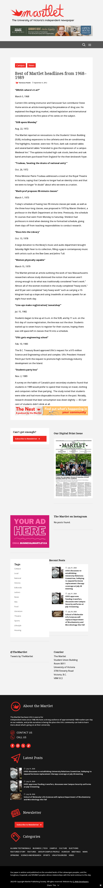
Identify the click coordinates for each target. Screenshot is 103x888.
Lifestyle (17, 625)
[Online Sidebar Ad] (29, 546)
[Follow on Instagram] (18, 746)
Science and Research (31, 855)
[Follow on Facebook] (12, 746)
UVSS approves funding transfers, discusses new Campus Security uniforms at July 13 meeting (75, 601)
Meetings (76, 851)
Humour (66, 851)
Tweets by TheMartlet (21, 656)
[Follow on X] (23, 746)
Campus (20, 65)
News (31, 65)
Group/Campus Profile (49, 851)
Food (16, 606)
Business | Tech (40, 848)
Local (16, 573)
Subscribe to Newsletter (26, 438)
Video (71, 855)
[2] (51, 414)
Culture (63, 848)
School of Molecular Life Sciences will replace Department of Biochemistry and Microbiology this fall (75, 619)
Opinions (14, 855)
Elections (73, 848)
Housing (17, 630)
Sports (17, 620)
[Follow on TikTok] (28, 746)
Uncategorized (59, 855)
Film (15, 602)
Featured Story (17, 851)
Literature (18, 611)
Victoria (17, 583)
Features (31, 851)
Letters (17, 592)
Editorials (18, 587)
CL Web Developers (81, 881)
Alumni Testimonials (20, 848)
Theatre (17, 616)
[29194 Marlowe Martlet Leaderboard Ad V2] (51, 35)
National (17, 578)
